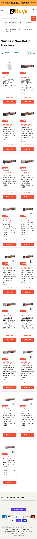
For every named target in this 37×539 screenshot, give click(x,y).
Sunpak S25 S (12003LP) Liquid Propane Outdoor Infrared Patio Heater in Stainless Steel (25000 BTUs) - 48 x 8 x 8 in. (9, 229)
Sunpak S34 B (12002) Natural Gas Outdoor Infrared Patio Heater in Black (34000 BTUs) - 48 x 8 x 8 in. (9, 180)
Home (5, 29)
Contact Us (19, 527)
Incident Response (22, 531)
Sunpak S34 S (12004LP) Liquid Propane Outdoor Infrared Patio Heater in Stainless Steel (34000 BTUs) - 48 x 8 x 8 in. (9, 372)
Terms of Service (10, 531)
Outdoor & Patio (15, 29)
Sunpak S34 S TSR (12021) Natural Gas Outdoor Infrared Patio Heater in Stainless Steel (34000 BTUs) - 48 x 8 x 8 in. (9, 467)
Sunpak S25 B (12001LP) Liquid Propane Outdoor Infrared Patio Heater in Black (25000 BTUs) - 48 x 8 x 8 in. (27, 86)
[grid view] (29, 53)
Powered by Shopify (18, 535)
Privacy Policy (28, 527)
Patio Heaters (28, 29)
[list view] (34, 53)
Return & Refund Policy (12, 529)
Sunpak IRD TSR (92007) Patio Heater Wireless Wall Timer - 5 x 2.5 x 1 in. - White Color (9, 84)
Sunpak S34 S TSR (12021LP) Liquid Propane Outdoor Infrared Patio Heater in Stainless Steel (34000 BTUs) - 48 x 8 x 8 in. (27, 372)
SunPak (5, 90)
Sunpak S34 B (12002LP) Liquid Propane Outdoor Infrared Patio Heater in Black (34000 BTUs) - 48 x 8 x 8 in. (27, 133)
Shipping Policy (25, 529)
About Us (11, 527)
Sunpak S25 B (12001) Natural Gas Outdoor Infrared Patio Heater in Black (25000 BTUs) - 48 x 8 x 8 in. (9, 132)
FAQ (30, 531)
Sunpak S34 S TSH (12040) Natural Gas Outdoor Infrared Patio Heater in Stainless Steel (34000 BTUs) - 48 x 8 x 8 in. (9, 419)
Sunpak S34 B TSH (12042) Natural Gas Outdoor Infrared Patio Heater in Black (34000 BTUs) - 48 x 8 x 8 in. (27, 228)
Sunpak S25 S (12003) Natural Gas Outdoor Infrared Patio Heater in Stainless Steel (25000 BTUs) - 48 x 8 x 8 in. (27, 181)
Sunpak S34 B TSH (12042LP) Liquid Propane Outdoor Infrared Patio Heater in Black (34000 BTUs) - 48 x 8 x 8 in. (9, 276)
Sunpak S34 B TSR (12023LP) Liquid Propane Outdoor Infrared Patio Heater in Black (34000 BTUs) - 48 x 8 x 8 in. (27, 324)
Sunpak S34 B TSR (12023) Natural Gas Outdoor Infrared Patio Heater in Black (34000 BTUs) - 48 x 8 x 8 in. (27, 275)
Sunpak (8, 31)
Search (4, 527)
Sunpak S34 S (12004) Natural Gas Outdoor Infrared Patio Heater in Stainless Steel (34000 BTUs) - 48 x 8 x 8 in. (9, 324)
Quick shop (9, 97)
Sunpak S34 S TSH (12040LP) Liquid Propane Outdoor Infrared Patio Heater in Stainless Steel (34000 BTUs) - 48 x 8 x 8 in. (27, 419)
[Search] (33, 18)
